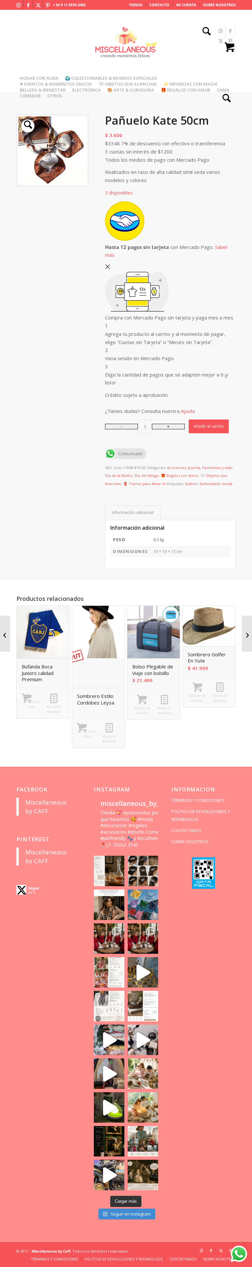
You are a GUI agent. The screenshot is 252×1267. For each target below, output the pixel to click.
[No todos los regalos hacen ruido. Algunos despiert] (143, 1107)
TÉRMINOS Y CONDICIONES (197, 800)
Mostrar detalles (54, 709)
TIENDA (135, 4)
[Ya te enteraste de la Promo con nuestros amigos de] (143, 1175)
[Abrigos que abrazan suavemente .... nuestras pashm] (143, 1141)
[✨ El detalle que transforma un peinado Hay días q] (143, 871)
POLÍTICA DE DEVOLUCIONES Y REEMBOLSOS (200, 815)
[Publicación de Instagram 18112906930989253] (109, 904)
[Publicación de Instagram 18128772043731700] (143, 1006)
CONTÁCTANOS (186, 830)
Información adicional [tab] (133, 512)
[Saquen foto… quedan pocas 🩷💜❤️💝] (109, 1073)
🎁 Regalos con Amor (179, 475)
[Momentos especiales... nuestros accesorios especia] (109, 1040)
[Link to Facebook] (28, 5)
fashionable (210, 483)
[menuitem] (136, 5)
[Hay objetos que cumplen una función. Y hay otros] (143, 1040)
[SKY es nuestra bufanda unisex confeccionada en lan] (109, 938)
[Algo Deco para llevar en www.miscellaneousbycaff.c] (143, 972)
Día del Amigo (147, 475)
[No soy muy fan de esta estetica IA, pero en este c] (109, 871)
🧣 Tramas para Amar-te (144, 483)
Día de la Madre (119, 475)
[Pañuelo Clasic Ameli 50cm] (5, 634)
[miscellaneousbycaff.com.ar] (126, 50)
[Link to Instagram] (18, 5)
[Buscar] (205, 32)
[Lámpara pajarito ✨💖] (109, 1107)
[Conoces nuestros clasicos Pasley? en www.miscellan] (143, 904)
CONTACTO (159, 4)
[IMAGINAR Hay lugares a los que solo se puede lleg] (143, 1073)
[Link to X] (38, 5)
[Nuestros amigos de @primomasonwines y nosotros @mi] (109, 1141)
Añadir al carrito (209, 426)
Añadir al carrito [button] (142, 710)
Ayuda (188, 411)
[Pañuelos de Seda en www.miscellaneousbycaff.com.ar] (109, 972)
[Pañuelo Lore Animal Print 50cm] (247, 634)
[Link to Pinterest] (48, 5)
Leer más (34, 704)
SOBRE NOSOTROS (219, 4)
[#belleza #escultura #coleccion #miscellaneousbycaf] (109, 1175)
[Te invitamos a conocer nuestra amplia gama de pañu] (109, 1006)
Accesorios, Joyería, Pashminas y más (199, 467)
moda (227, 483)
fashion (191, 483)
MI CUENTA (186, 4)
